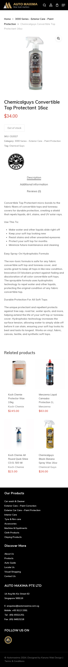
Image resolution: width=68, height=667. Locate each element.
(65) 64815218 (16, 619)
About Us (9, 553)
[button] (63, 5)
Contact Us (10, 576)
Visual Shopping (12, 571)
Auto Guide (10, 562)
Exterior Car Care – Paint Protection (22, 510)
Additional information (34, 184)
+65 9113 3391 (19, 610)
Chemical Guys (17, 145)
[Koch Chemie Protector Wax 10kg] (19, 374)
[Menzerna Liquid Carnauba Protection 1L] (50, 374)
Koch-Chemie (16, 406)
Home (7, 18)
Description (34, 177)
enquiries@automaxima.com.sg (23, 605)
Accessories (10, 523)
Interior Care (10, 514)
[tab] (34, 178)
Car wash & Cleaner (14, 501)
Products (8, 558)
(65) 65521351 (16, 614)
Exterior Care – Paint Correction (20, 505)
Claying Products (13, 537)
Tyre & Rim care (12, 519)
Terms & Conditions (14, 661)
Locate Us (9, 567)
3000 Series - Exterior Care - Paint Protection (38, 141)
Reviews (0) (34, 191)
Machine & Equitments (15, 528)
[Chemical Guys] (16, 162)
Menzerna (44, 406)
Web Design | (56, 657)
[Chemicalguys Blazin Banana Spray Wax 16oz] (50, 434)
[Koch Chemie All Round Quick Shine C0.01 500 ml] (19, 434)
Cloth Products (11, 532)
